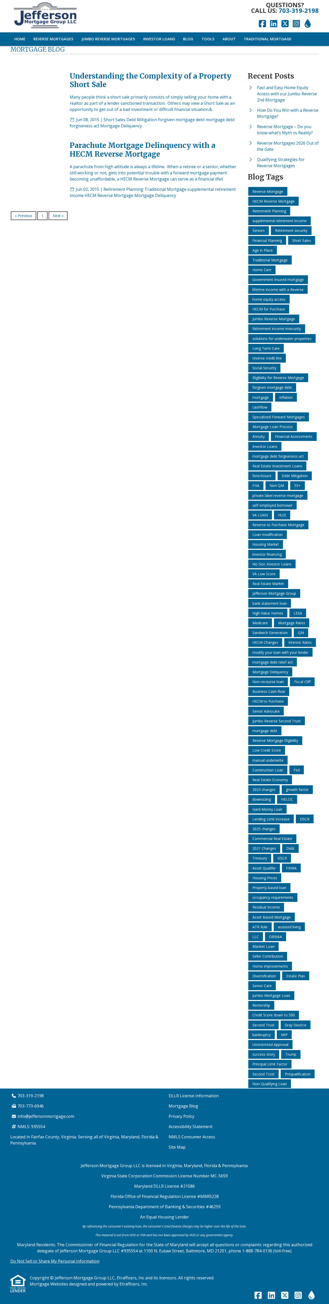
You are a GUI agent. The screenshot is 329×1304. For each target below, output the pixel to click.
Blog (188, 38)
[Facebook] (262, 24)
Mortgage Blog (183, 1106)
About (229, 38)
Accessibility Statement (191, 1126)
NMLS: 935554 (31, 1126)
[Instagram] (296, 24)
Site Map (177, 1147)
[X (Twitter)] (285, 24)
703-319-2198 (299, 10)
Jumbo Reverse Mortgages (108, 38)
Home (19, 38)
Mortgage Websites (49, 1284)
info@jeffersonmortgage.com (45, 1116)
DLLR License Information (194, 1096)
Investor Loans (159, 38)
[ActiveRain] (308, 24)
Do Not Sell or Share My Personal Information (54, 1261)
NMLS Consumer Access (192, 1137)
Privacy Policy (181, 1116)
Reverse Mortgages (53, 38)
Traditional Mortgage (267, 38)
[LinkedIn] (274, 24)
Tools (208, 38)
